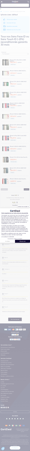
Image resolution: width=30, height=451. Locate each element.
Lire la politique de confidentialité (7, 236)
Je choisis (7, 241)
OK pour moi (23, 241)
